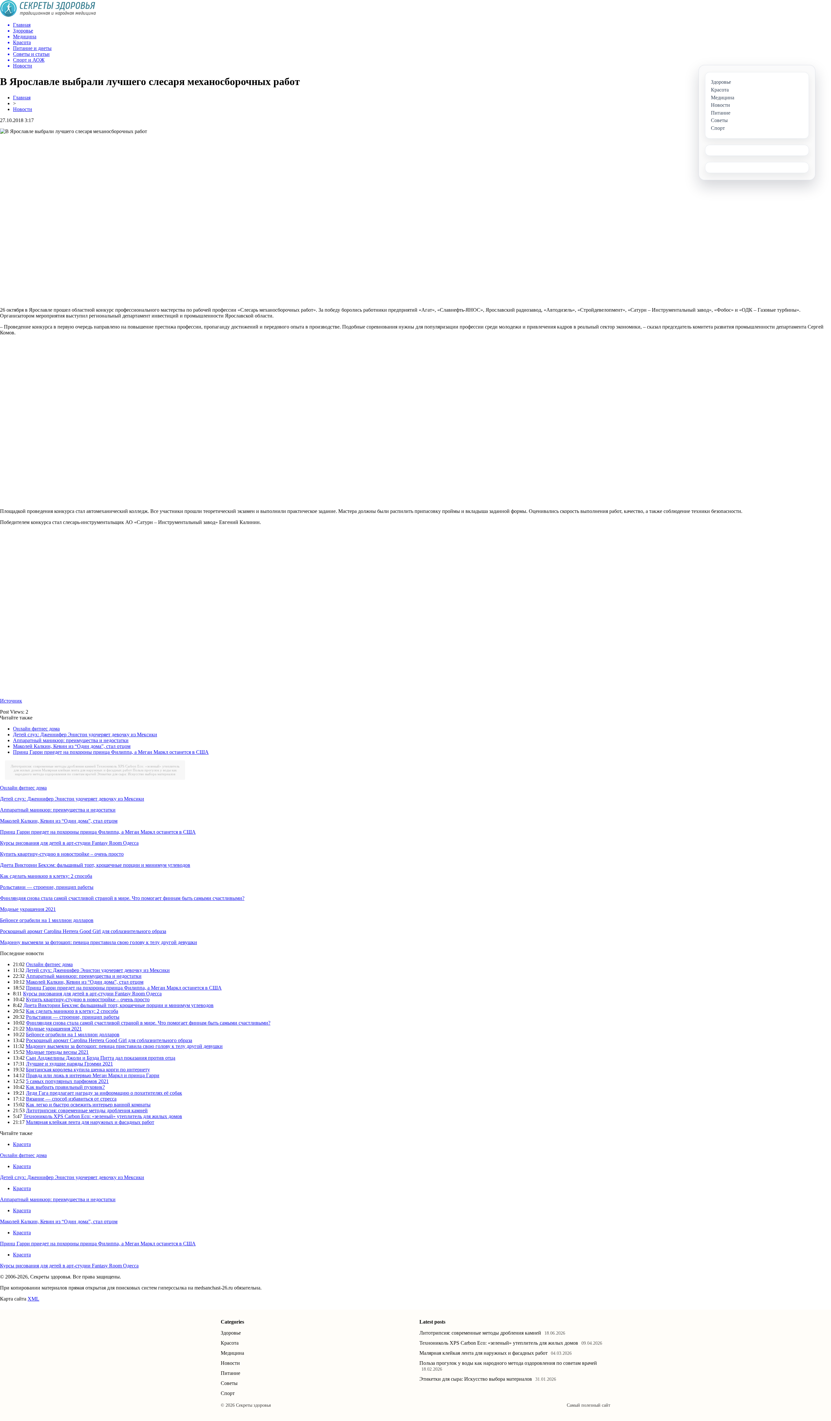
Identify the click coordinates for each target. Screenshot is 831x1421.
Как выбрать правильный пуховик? (65, 1087)
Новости (22, 109)
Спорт (228, 1393)
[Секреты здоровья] (48, 15)
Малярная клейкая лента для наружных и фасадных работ (87, 770)
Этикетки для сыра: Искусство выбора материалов (136, 774)
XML (33, 1299)
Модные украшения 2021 (28, 909)
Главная (22, 97)
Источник (11, 701)
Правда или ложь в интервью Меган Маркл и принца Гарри (92, 1075)
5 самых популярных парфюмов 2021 (67, 1081)
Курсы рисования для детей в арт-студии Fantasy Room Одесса (69, 843)
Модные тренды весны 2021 (57, 1052)
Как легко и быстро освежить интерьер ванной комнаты (88, 1104)
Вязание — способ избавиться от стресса (71, 1099)
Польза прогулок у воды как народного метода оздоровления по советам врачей (96, 772)
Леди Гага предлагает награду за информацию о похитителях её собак (104, 1093)
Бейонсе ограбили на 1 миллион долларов (46, 920)
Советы (229, 1383)
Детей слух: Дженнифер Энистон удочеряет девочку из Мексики (85, 734)
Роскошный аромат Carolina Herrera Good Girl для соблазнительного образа (83, 931)
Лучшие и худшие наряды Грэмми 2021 (69, 1063)
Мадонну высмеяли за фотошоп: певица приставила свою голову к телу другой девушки (98, 942)
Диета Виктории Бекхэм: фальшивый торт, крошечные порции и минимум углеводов (95, 865)
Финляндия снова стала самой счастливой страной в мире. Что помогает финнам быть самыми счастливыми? (122, 898)
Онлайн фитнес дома (36, 728)
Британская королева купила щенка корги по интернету (88, 1069)
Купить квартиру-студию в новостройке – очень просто (62, 854)
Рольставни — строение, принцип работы (46, 887)
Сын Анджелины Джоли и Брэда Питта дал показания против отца (100, 1058)
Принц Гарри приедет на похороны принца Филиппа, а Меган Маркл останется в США (111, 752)
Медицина (232, 1353)
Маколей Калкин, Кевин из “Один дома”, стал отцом (71, 746)
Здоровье (231, 1333)
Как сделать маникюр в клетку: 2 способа (46, 876)
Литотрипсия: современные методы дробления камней (53, 766)
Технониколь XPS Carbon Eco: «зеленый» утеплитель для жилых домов (102, 1116)
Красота (22, 1144)
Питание (230, 1373)
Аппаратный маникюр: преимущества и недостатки (71, 740)
